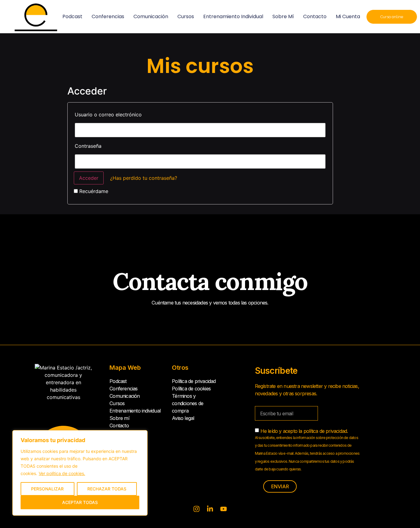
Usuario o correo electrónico (108, 114)
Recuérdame (93, 191)
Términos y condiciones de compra (187, 403)
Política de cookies (191, 388)
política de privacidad (325, 431)
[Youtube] (223, 509)
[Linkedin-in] (210, 509)
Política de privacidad (194, 381)
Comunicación (150, 16)
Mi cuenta (348, 16)
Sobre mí (283, 16)
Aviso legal (183, 418)
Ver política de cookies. (62, 473)
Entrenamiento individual (233, 16)
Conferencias (108, 16)
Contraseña (88, 146)
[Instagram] (196, 509)
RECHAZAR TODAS (106, 488)
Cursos (185, 16)
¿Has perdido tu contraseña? (143, 178)
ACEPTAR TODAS (80, 502)
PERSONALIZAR (47, 488)
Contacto (315, 16)
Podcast (72, 16)
